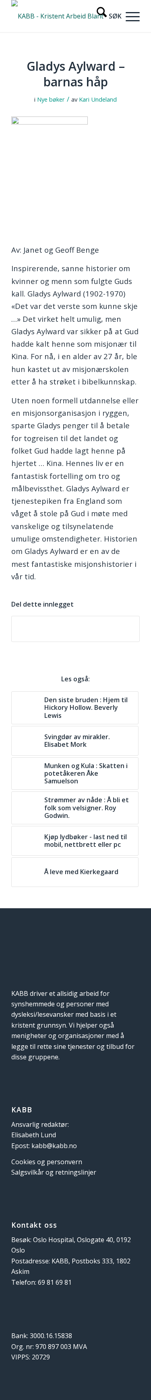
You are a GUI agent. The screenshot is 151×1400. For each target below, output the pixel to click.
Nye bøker (51, 99)
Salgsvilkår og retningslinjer (53, 1172)
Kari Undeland (98, 99)
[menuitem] (105, 16)
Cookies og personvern (46, 1161)
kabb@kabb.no (54, 1145)
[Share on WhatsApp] (75, 628)
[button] (131, 16)
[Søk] (105, 16)
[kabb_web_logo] (62, 16)
